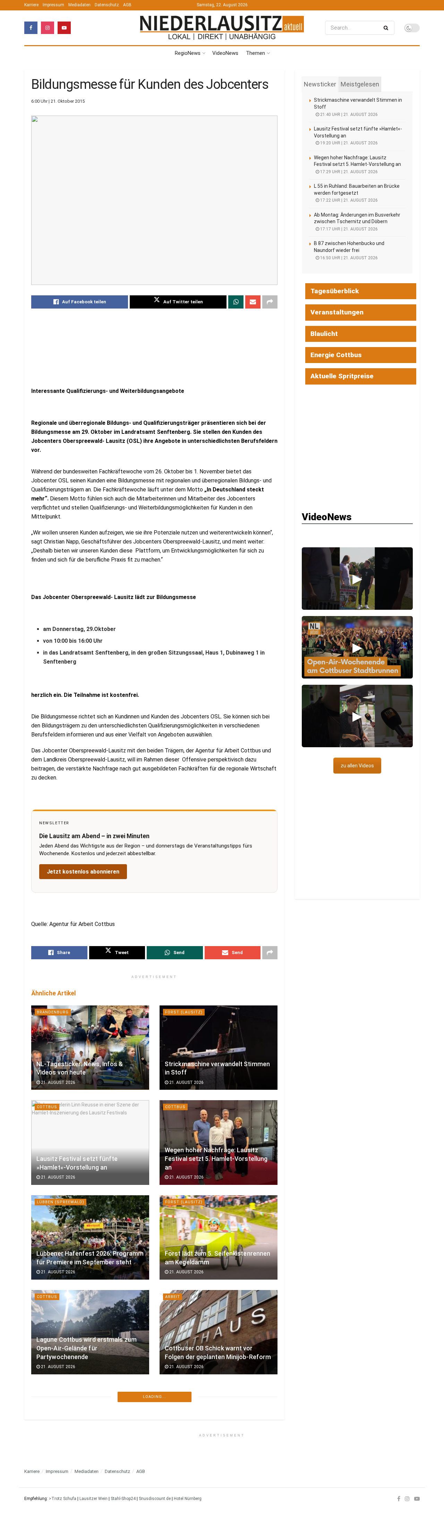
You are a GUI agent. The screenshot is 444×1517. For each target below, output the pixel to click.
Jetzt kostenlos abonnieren (83, 871)
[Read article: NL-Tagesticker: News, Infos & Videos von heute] (90, 1047)
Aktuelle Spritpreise (342, 376)
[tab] (320, 84)
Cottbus (47, 1107)
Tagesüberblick (334, 291)
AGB (127, 4)
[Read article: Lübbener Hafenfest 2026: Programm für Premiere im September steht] (90, 1237)
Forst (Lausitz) (184, 1012)
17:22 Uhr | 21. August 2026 (348, 200)
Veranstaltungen (337, 312)
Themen (255, 53)
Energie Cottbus (336, 355)
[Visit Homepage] (222, 28)
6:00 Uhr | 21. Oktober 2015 (58, 101)
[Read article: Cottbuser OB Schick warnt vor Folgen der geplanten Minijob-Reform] (219, 1332)
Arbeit (172, 1297)
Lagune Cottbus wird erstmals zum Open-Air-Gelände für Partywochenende (86, 1348)
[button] (357, 578)
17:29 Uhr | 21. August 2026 (348, 171)
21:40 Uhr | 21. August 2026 (348, 114)
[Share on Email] (253, 302)
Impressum (53, 4)
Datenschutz (107, 4)
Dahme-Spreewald (58, 1486)
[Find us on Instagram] (47, 28)
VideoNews (225, 53)
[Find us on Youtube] (64, 28)
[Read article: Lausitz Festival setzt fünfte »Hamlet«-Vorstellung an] (90, 1142)
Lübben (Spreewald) (60, 1202)
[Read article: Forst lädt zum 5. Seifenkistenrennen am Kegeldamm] (219, 1237)
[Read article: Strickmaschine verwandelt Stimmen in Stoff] (219, 1047)
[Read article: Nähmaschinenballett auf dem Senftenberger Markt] (90, 1427)
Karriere (31, 4)
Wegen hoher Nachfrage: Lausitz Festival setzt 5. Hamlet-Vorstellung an (216, 1159)
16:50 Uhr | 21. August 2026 (348, 257)
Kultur (45, 1391)
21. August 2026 (57, 1082)
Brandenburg (53, 1012)
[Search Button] (387, 28)
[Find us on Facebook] (30, 28)
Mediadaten (79, 4)
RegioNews (187, 53)
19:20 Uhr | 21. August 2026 (348, 143)
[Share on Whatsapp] (236, 302)
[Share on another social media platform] (270, 302)
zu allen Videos (357, 765)
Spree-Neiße (180, 1391)
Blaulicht (324, 334)
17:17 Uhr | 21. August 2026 (348, 229)
